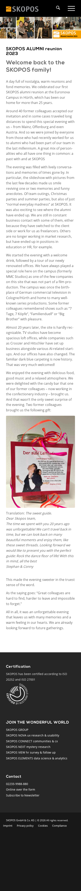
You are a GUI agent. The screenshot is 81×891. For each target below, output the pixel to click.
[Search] (57, 8)
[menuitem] (59, 8)
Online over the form (20, 789)
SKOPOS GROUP (17, 730)
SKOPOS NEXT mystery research (28, 747)
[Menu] (70, 8)
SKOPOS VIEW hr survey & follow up (31, 752)
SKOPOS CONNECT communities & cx (32, 741)
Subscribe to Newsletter (22, 795)
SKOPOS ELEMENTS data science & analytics (36, 758)
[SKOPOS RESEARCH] (27, 8)
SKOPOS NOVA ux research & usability (32, 735)
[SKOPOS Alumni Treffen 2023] (40, 462)
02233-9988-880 (17, 784)
